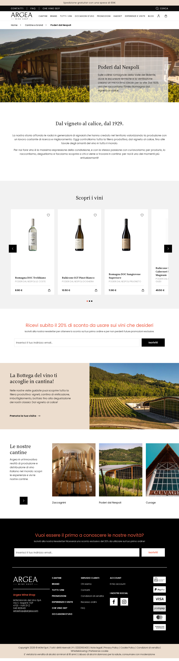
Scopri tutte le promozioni (89, 2)
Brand (55, 584)
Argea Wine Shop (24, 594)
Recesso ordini (89, 602)
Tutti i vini (58, 590)
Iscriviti (153, 342)
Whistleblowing (79, 651)
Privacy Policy (111, 647)
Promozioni (59, 596)
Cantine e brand (34, 25)
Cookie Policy (127, 647)
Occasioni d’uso (62, 614)
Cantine (56, 578)
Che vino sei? (51, 8)
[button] (13, 249)
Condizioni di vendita (92, 596)
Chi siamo (86, 584)
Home (14, 25)
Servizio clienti (90, 578)
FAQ (33, 8)
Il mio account (117, 584)
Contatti (17, 8)
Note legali (96, 647)
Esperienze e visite (62, 602)
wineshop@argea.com (25, 610)
